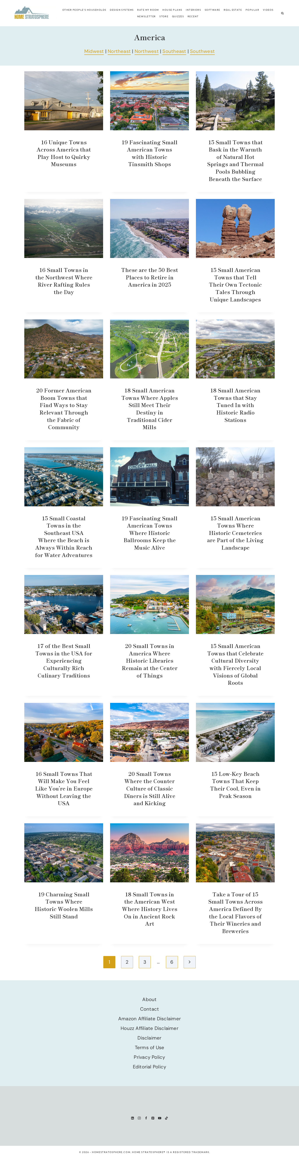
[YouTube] (160, 1118)
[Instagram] (139, 1118)
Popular (252, 9)
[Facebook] (146, 1118)
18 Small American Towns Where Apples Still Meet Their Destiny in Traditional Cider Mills (149, 408)
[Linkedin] (132, 1118)
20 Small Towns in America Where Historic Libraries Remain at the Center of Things (150, 660)
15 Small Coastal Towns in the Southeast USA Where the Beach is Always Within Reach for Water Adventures (63, 536)
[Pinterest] (153, 1118)
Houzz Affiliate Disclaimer (149, 1028)
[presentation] (63, 100)
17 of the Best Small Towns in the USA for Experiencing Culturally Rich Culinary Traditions (63, 660)
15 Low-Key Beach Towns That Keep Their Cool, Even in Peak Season (235, 784)
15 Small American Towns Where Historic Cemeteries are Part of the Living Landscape (235, 532)
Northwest (147, 51)
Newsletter (146, 16)
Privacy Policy (149, 1057)
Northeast (119, 51)
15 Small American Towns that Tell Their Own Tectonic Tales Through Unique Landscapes (235, 284)
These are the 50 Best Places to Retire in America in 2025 (149, 277)
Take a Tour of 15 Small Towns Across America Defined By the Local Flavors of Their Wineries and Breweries (235, 912)
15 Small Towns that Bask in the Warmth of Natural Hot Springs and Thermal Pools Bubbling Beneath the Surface (235, 160)
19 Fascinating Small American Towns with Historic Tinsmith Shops (149, 153)
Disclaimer (149, 1038)
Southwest (202, 51)
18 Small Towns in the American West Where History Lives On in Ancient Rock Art (149, 908)
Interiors (193, 9)
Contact (149, 1009)
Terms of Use (149, 1047)
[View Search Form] (282, 13)
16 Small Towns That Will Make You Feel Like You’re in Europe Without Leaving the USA (64, 788)
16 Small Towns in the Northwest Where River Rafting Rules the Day (63, 281)
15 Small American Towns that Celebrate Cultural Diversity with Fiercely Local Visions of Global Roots (235, 664)
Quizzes (178, 16)
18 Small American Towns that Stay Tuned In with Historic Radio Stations (235, 404)
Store (163, 16)
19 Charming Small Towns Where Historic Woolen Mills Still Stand (64, 905)
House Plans (172, 9)
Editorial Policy (149, 1067)
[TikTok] (166, 1118)
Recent (193, 16)
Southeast (174, 51)
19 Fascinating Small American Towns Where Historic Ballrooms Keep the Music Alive (149, 532)
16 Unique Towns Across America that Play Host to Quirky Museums (64, 153)
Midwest (94, 51)
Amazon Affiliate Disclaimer (149, 1018)
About (149, 999)
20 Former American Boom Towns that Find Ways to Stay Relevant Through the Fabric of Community (63, 408)
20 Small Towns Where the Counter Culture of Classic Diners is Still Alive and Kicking (149, 788)
